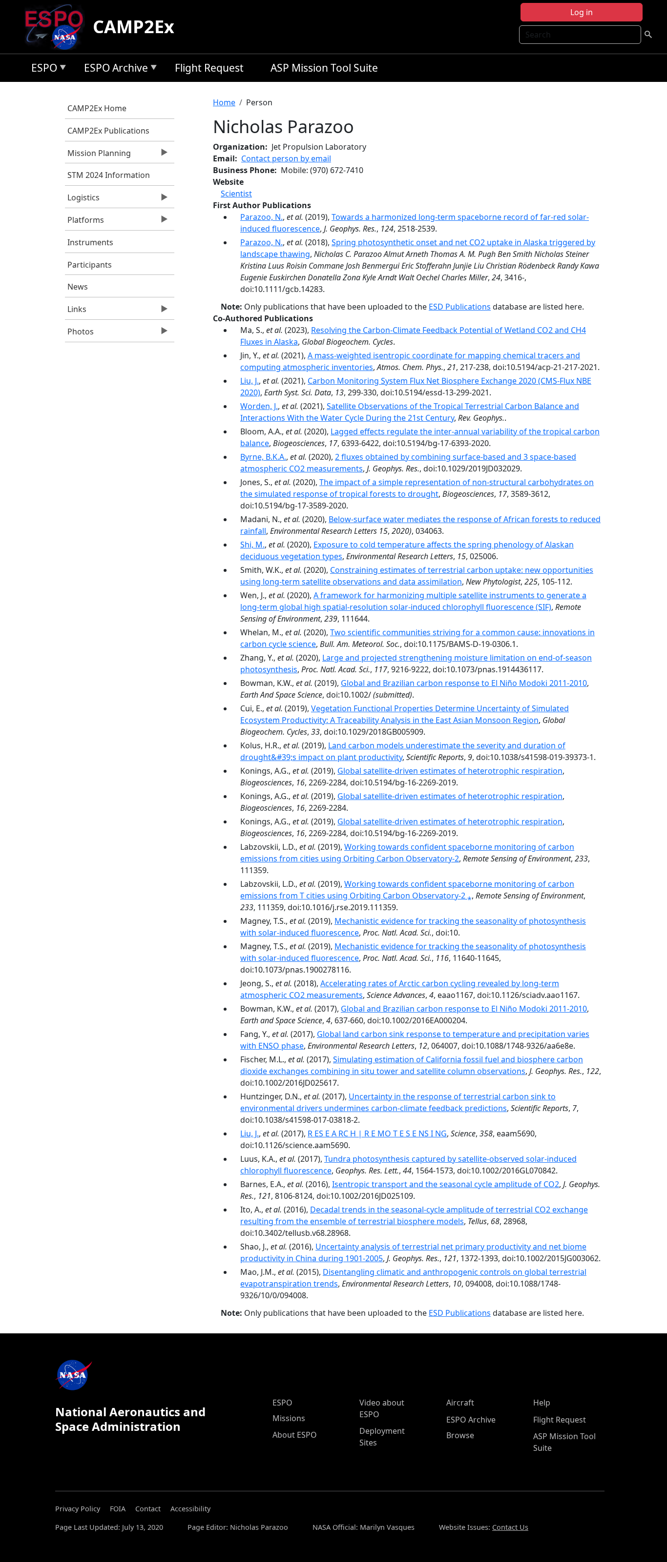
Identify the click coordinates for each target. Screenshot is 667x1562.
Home (224, 102)
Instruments (90, 242)
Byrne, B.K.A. (263, 456)
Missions (288, 1418)
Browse (460, 1435)
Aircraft (460, 1402)
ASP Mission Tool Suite (324, 68)
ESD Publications (460, 306)
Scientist (236, 193)
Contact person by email (286, 158)
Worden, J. (259, 406)
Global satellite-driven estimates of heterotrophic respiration (450, 770)
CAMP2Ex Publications (108, 130)
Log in (581, 12)
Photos (79, 334)
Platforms (84, 222)
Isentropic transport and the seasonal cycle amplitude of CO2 (445, 1184)
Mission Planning (98, 155)
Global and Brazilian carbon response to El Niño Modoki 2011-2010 (464, 683)
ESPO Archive (113, 69)
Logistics (82, 200)
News (77, 286)
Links (75, 311)
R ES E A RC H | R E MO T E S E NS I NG (377, 1133)
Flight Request (209, 68)
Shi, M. (252, 544)
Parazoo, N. (261, 217)
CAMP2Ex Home (96, 108)
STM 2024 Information (108, 175)
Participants (89, 264)
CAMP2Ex (133, 27)
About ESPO (294, 1434)
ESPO (41, 69)
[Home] (58, 26)
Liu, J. (249, 380)
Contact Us (510, 1527)
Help (541, 1402)
